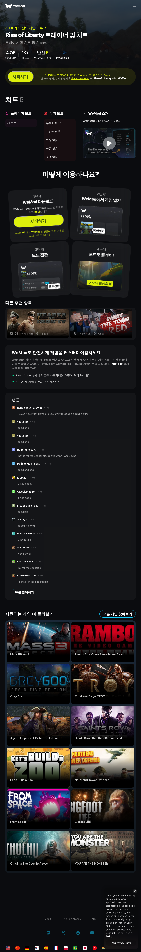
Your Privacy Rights (121, 943)
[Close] (135, 891)
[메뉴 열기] (134, 6)
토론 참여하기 (24, 592)
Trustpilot (117, 363)
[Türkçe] (95, 948)
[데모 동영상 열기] (109, 143)
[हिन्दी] (104, 948)
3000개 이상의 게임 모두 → (26, 28)
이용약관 (49, 918)
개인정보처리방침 (73, 918)
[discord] (48, 933)
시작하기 (20, 76)
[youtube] (92, 933)
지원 (94, 918)
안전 (41, 52)
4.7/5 (10, 52)
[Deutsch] (27, 948)
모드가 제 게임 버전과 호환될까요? (37, 381)
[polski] (66, 948)
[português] (75, 948)
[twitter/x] (63, 933)
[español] (46, 948)
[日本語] (85, 948)
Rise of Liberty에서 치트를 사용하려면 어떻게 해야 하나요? (53, 375)
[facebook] (78, 933)
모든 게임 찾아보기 (117, 614)
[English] (8, 948)
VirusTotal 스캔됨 (42, 58)
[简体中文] (17, 948)
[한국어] (37, 948)
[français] (56, 948)
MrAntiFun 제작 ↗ (65, 58)
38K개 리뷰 (10, 58)
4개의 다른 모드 (80, 78)
